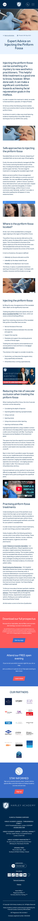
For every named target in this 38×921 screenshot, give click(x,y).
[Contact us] (28, 4)
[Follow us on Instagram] (9, 875)
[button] (33, 4)
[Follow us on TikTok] (13, 875)
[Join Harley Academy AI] (28, 875)
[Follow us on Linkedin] (17, 875)
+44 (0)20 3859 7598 (19, 827)
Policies (19, 884)
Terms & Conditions (27, 633)
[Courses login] (5, 4)
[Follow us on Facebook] (21, 875)
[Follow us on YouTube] (24, 875)
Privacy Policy (17, 633)
